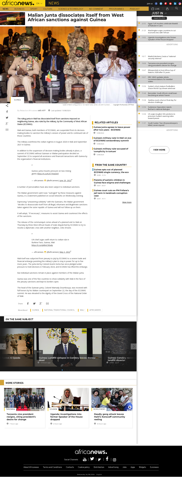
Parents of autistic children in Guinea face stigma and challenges (112, 181)
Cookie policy (84, 467)
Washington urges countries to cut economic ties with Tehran (162, 31)
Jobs (124, 467)
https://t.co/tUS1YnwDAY (48, 173)
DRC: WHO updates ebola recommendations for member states (160, 79)
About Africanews (31, 467)
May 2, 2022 (65, 252)
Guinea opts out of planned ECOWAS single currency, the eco (111, 170)
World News (99, 409)
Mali (82, 310)
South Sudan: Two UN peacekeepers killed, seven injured (163, 124)
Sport (33, 9)
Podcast (134, 9)
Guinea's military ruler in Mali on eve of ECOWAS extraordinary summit (112, 139)
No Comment (96, 9)
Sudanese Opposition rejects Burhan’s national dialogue (160, 108)
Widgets (142, 467)
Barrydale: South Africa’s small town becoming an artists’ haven (162, 94)
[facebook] (107, 459)
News (6, 9)
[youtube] (85, 459)
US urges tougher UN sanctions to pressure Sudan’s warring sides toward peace (161, 116)
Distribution (99, 467)
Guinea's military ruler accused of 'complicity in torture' (111, 150)
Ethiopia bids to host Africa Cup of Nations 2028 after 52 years (161, 71)
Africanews (95, 310)
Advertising (113, 467)
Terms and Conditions (52, 467)
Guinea (17, 100)
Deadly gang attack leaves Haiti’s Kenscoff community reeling (109, 417)
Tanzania (10, 409)
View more (159, 150)
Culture (47, 9)
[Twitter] (92, 459)
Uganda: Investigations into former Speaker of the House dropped (162, 38)
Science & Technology (70, 9)
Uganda (53, 409)
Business (19, 9)
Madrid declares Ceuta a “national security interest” (162, 57)
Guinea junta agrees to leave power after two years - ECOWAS (112, 128)
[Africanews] (17, 2)
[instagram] (114, 459)
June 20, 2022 (65, 180)
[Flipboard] (100, 459)
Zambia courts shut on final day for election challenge (162, 101)
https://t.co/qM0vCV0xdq (42, 245)
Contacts (70, 467)
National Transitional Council (59, 310)
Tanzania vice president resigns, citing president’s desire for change (162, 64)
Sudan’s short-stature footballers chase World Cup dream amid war (161, 87)
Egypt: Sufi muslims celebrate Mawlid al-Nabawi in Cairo (163, 24)
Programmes (116, 9)
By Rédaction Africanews (27, 111)
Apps (133, 467)
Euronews (154, 467)
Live (157, 9)
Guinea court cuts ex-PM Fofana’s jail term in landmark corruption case (111, 193)
